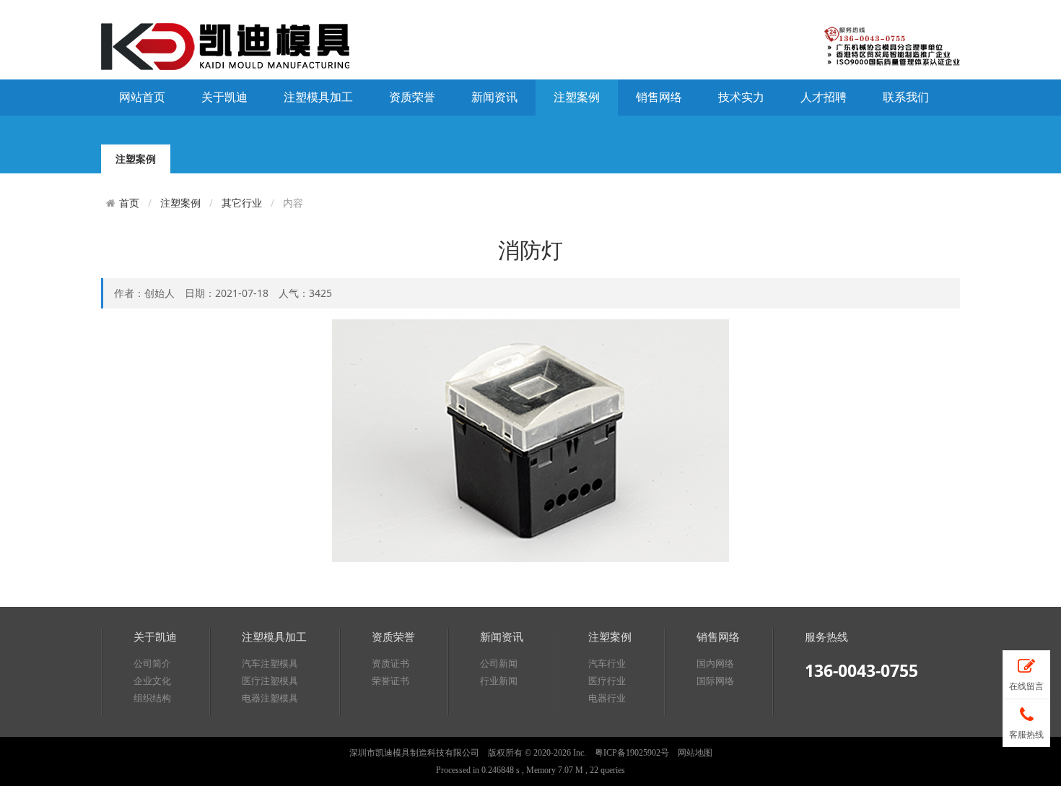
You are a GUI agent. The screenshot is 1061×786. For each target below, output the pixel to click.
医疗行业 (607, 680)
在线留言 (1026, 687)
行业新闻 (499, 680)
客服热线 (1026, 735)
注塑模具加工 (318, 97)
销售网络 (659, 97)
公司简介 (152, 663)
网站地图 (695, 753)
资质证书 (390, 663)
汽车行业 (607, 663)
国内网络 (715, 663)
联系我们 (906, 97)
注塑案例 (577, 97)
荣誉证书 (390, 680)
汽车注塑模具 (270, 663)
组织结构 (152, 698)
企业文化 (152, 680)
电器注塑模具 (270, 698)
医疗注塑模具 (270, 680)
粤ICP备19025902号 (632, 753)
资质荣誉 (412, 97)
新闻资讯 (494, 97)
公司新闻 (499, 663)
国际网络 (715, 680)
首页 (129, 203)
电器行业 (607, 698)
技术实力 (741, 97)
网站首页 (142, 97)
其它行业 (242, 203)
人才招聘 (823, 97)
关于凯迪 (224, 97)
